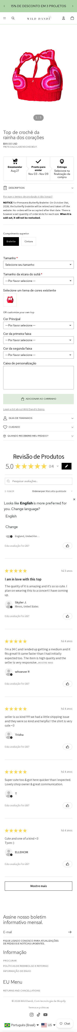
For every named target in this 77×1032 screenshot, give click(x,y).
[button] (57, 466)
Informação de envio (17, 971)
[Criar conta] (70, 932)
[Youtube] (45, 1014)
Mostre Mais (45, 662)
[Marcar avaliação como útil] (67, 546)
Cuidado (14, 427)
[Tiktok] (38, 1014)
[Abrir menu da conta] (63, 18)
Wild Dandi (27, 1001)
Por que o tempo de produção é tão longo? (28, 196)
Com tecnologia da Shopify (50, 1001)
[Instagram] (31, 1014)
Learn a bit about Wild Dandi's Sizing (23, 409)
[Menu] (4, 18)
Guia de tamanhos (20, 418)
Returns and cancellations (21, 990)
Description (16, 187)
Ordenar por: (38, 491)
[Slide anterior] (4, 6)
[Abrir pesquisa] (13, 18)
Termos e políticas (38, 1007)
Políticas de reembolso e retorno (25, 966)
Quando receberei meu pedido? (28, 435)
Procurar (10, 960)
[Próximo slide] (72, 6)
